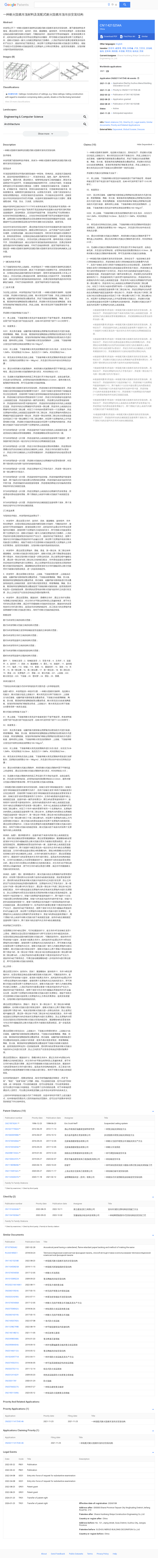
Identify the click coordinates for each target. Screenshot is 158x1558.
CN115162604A (12, 1209)
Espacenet (117, 129)
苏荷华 (111, 48)
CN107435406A (12, 1141)
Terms (90, 1554)
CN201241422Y (12, 1375)
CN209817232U (12, 1153)
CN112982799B (12, 1327)
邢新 (141, 51)
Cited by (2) (128, 122)
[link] (46, 96)
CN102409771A (12, 1357)
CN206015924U (12, 1291)
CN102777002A (12, 1129)
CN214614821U (12, 1333)
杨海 (102, 51)
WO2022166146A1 (13, 1285)
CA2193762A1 (11, 1123)
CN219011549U (12, 1393)
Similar (144, 36)
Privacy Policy (103, 1554)
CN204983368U (12, 1339)
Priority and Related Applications (125, 125)
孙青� (130, 48)
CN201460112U (12, 1351)
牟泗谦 (122, 51)
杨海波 (136, 51)
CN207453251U (12, 1363)
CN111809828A (12, 1165)
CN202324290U (12, 1297)
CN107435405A (12, 1147)
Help (115, 1554)
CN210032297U (12, 1159)
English (119, 44)
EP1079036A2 (11, 1247)
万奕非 (142, 48)
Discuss (141, 129)
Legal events (140, 122)
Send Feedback (58, 1554)
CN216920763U (12, 1321)
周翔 (124, 48)
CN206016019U (12, 1315)
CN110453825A (12, 1267)
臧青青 (118, 48)
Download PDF (110, 36)
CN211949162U (12, 1171)
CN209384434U (12, 1345)
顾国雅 (115, 51)
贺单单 (108, 51)
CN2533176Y (10, 1381)
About (44, 1554)
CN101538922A (12, 1279)
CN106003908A (12, 1135)
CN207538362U (12, 1309)
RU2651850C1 (11, 1253)
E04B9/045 (13, 94)
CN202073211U (12, 1369)
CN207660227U (12, 1387)
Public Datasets (76, 1554)
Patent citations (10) (113, 122)
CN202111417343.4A (14, 1421)
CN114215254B (12, 1261)
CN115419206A (12, 1215)
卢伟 (136, 48)
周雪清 (129, 51)
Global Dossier (129, 129)
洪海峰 (149, 48)
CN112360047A (12, 1177)
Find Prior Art (129, 36)
